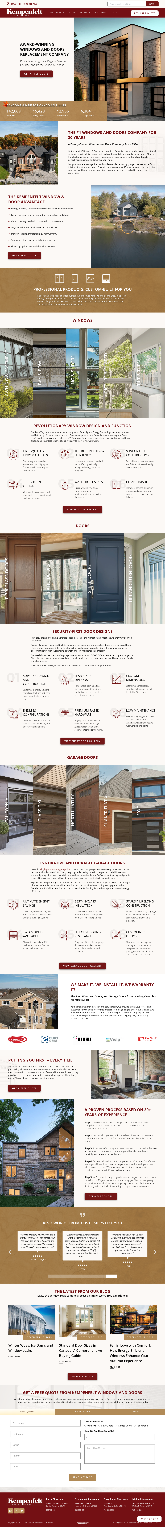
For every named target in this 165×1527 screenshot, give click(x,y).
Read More (14, 1357)
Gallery (72, 12)
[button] (9, 1252)
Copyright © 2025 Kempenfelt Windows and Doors (135, 1522)
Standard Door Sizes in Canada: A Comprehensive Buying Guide (80, 1350)
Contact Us (116, 12)
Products (55, 12)
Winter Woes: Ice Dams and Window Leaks (30, 1348)
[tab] (27, 1412)
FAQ (95, 12)
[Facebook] (10, 1510)
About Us (85, 12)
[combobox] (127, 3)
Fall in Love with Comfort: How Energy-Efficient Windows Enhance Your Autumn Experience (130, 1353)
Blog (104, 12)
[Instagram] (16, 1510)
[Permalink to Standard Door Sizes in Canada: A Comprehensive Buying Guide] (85, 1320)
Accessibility (83, 1522)
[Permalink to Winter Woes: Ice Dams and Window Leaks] (34, 1319)
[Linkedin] (21, 1510)
